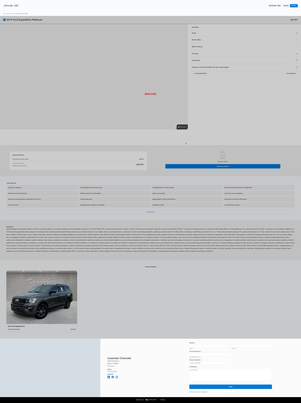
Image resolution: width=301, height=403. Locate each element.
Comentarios (193, 366)
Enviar (231, 387)
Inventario (9, 13)
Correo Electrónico (195, 351)
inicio (4, 13)
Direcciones (110, 366)
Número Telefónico (195, 360)
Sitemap (161, 399)
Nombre (192, 343)
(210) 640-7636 (275, 6)
